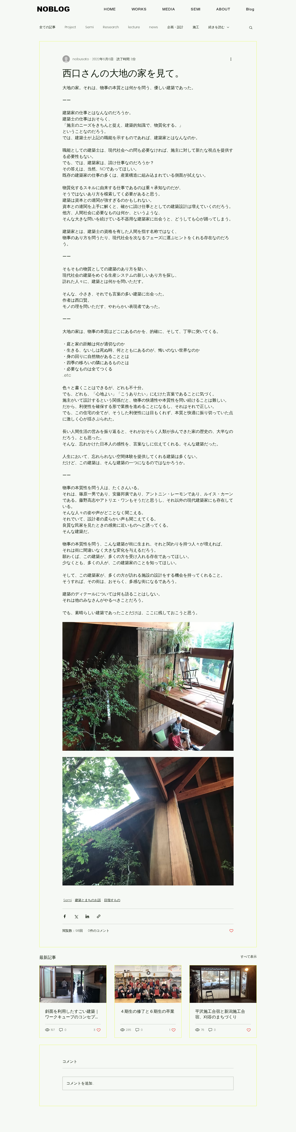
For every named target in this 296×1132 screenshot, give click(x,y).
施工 (196, 27)
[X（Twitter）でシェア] (76, 916)
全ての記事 (47, 27)
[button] (251, 27)
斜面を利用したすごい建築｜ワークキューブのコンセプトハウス (72, 1014)
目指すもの (112, 900)
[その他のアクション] (231, 59)
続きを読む (216, 27)
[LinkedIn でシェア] (87, 916)
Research (111, 27)
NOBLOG (53, 9)
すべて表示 (248, 956)
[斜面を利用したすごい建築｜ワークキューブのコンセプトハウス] (73, 984)
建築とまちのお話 (88, 900)
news (153, 27)
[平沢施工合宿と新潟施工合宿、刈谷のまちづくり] (223, 984)
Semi (89, 27)
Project (70, 27)
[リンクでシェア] (98, 916)
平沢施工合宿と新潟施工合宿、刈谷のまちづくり (220, 1014)
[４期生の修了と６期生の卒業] (148, 984)
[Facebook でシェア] (64, 916)
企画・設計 (175, 27)
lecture (134, 27)
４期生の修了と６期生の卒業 (147, 1011)
